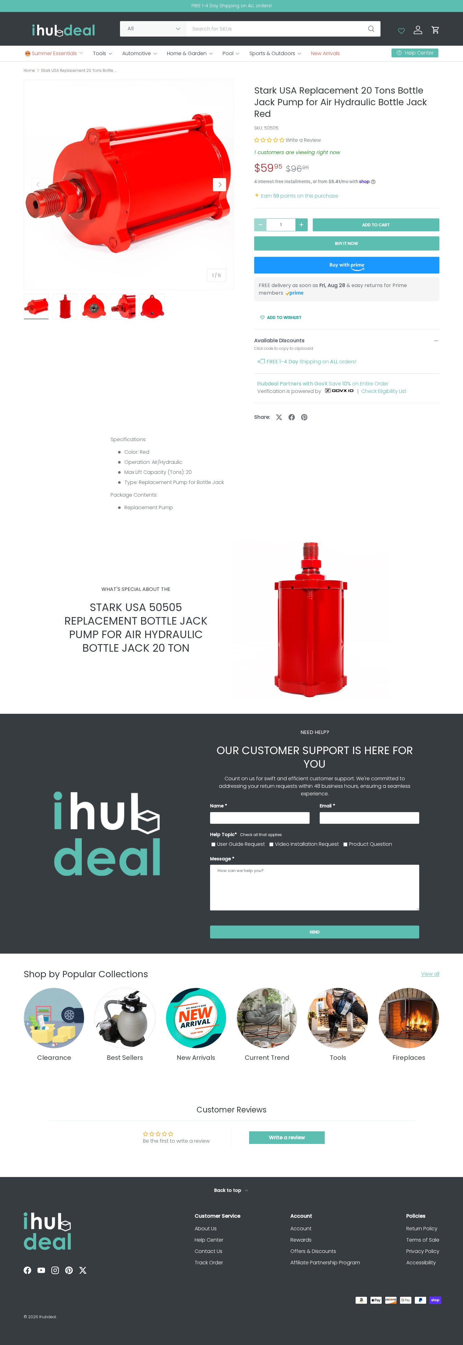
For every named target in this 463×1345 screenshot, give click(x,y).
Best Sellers (125, 1057)
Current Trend (267, 1057)
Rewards (301, 1240)
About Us (206, 1228)
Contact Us (208, 1251)
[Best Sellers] (125, 1018)
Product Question (370, 844)
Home (29, 70)
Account (301, 1228)
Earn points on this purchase (296, 195)
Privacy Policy (422, 1251)
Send (315, 932)
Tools (99, 53)
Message (220, 859)
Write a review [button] (287, 1137)
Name (217, 806)
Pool (228, 53)
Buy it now (346, 243)
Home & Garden (187, 53)
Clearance (54, 1057)
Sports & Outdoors (272, 53)
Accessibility (421, 1262)
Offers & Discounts (313, 1251)
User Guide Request (241, 844)
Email (326, 806)
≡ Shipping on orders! (306, 361)
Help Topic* (246, 834)
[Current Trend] (267, 1018)
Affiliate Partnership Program (325, 1262)
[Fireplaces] (409, 1018)
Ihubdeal (47, 1316)
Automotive (136, 53)
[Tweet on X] (279, 417)
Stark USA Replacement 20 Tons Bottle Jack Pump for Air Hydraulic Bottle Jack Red (79, 70)
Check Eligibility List (383, 391)
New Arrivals (325, 53)
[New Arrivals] (196, 1018)
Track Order (209, 1262)
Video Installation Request (307, 844)
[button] (436, 30)
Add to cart (376, 225)
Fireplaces (408, 1057)
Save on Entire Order (322, 383)
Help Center (209, 1240)
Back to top (228, 1190)
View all (430, 974)
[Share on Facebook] (291, 417)
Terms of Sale (422, 1240)
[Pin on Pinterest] (304, 417)
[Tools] (338, 1018)
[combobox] (250, 29)
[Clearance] (54, 1018)
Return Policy (421, 1228)
